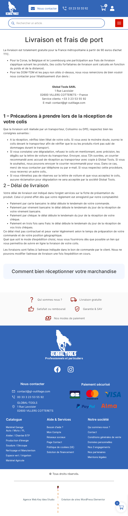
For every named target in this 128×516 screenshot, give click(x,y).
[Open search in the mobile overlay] (56, 23)
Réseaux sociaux (56, 437)
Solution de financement (60, 452)
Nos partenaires (97, 452)
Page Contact (54, 442)
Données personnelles (100, 442)
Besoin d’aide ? (55, 427)
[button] (119, 23)
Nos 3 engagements (99, 447)
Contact (92, 432)
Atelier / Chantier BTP (18, 435)
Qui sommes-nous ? (99, 427)
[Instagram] (70, 369)
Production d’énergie (17, 440)
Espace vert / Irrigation (18, 455)
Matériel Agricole (15, 460)
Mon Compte (54, 432)
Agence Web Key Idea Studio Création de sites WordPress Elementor (64, 499)
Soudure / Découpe (16, 445)
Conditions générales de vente (104, 437)
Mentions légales (97, 457)
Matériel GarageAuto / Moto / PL (15, 429)
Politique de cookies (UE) (60, 447)
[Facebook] (57, 369)
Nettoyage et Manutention (20, 450)
